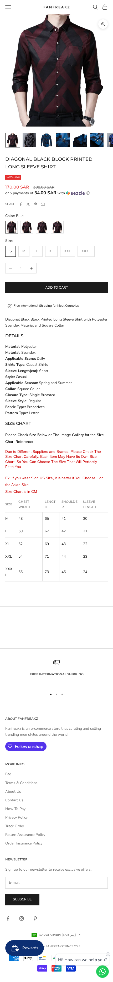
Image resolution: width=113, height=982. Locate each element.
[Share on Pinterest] (35, 204)
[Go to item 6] (96, 140)
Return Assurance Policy (25, 834)
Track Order (14, 826)
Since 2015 (72, 946)
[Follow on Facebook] (8, 918)
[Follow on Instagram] (21, 918)
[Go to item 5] (80, 140)
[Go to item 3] (46, 140)
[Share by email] (43, 204)
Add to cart (56, 287)
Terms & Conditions (21, 782)
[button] (56, 193)
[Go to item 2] (29, 140)
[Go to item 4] (63, 140)
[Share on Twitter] (28, 204)
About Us (13, 791)
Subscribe (22, 899)
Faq (8, 774)
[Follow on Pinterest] (35, 918)
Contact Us (14, 800)
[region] (56, 672)
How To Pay (15, 808)
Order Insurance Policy (23, 843)
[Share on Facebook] (21, 204)
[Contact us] (102, 971)
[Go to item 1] (12, 140)
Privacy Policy (16, 817)
